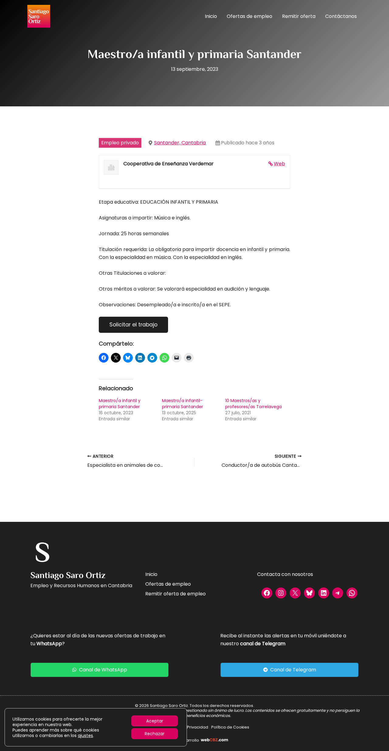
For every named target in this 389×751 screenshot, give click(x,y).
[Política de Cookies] (230, 727)
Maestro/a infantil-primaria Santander (182, 404)
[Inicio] (151, 574)
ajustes (85, 735)
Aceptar (154, 721)
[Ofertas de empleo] (168, 584)
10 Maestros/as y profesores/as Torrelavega (253, 404)
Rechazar (154, 734)
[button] (99, 670)
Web (279, 163)
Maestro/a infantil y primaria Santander (119, 404)
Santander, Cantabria (180, 142)
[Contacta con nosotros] (285, 574)
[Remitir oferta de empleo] (175, 594)
